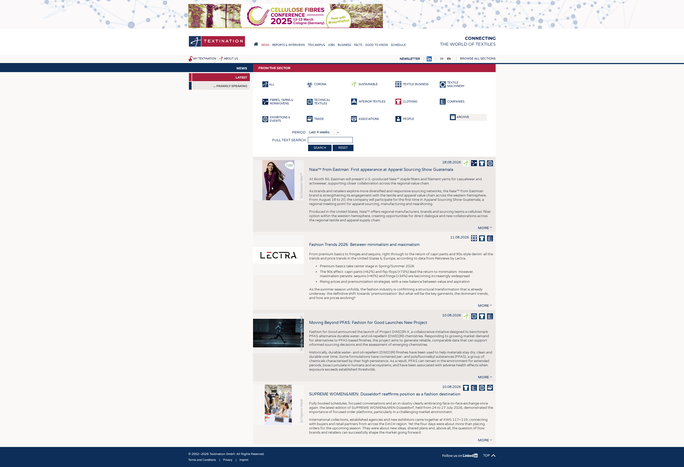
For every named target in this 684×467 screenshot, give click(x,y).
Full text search (289, 140)
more (483, 228)
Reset (343, 148)
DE (442, 58)
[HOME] (256, 44)
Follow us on (452, 456)
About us (231, 58)
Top (486, 455)
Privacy (227, 460)
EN (449, 58)
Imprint (243, 460)
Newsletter (410, 59)
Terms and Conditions (202, 460)
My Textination (204, 58)
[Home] (217, 47)
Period (299, 132)
